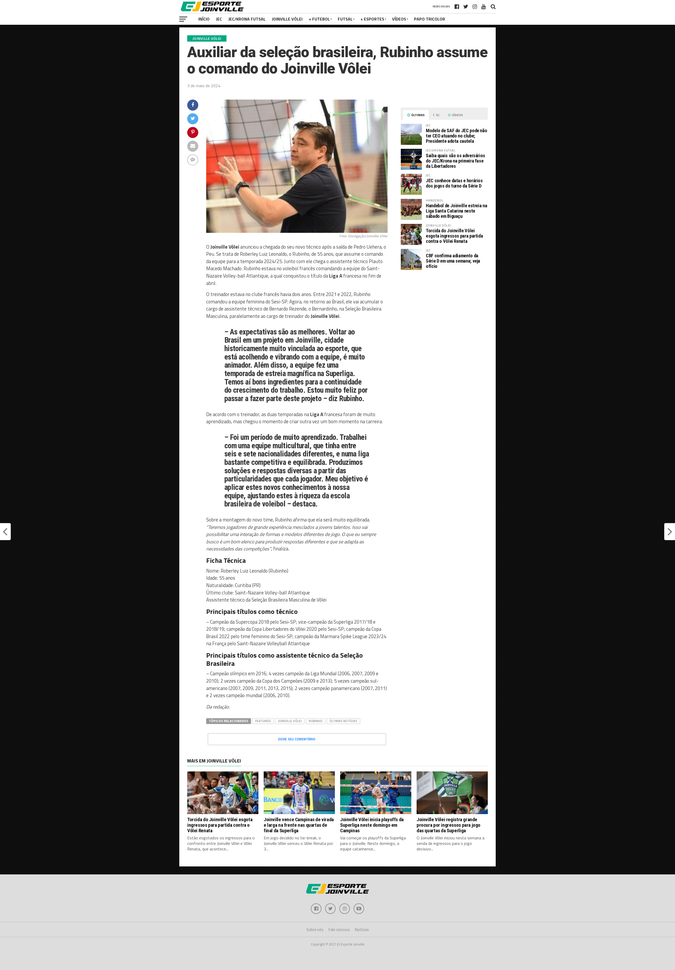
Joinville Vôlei (287, 19)
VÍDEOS (399, 19)
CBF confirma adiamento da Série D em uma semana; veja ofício (453, 261)
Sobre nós (315, 930)
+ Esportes (372, 19)
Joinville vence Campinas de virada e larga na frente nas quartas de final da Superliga (299, 825)
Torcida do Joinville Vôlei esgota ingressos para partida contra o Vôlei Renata (454, 236)
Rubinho (315, 720)
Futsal (345, 19)
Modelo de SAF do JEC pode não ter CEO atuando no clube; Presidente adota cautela (456, 136)
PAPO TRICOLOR (429, 19)
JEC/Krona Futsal (247, 19)
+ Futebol (319, 19)
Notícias (362, 930)
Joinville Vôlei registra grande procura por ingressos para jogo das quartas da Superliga (448, 825)
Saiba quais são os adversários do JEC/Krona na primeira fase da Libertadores (455, 161)
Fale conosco (339, 930)
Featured (263, 720)
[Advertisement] (444, 318)
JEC (219, 19)
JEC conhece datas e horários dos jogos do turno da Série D (454, 183)
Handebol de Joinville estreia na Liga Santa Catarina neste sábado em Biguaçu (456, 211)
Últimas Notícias (343, 720)
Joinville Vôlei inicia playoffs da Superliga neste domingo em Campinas (372, 825)
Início (204, 19)
